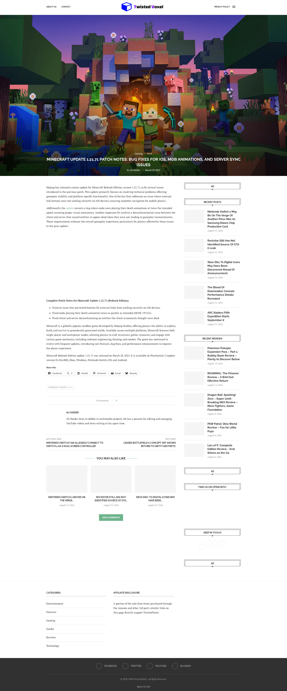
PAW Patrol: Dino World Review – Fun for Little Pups (222, 427)
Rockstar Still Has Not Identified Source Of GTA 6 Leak (223, 244)
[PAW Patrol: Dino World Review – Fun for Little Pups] (194, 428)
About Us (51, 7)
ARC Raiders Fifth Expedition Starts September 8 (218, 316)
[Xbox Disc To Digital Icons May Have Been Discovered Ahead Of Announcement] (155, 479)
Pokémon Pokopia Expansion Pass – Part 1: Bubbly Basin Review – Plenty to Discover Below (223, 354)
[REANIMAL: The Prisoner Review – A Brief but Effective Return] (194, 378)
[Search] (239, 6)
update (70, 208)
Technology (52, 645)
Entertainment (54, 603)
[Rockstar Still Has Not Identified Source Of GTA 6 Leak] (111, 479)
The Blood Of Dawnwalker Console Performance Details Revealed (221, 293)
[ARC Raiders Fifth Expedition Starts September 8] (194, 317)
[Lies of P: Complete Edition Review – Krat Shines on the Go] (194, 450)
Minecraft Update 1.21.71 (60, 387)
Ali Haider (135, 170)
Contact (65, 7)
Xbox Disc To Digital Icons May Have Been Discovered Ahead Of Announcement (223, 268)
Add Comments (111, 517)
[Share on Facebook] (121, 400)
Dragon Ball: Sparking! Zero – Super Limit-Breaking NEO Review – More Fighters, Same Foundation (222, 402)
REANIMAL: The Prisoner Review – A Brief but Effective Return (223, 377)
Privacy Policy (222, 7)
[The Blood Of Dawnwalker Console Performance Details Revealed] (194, 292)
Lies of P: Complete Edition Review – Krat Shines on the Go (221, 449)
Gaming (50, 620)
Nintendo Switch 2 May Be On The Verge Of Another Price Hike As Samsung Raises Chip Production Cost (222, 219)
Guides (50, 629)
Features (51, 612)
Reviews (51, 637)
